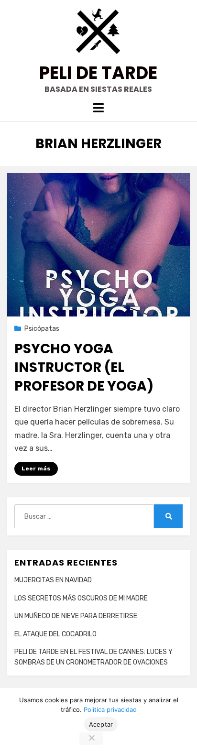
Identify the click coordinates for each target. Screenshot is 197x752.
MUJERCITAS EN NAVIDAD (53, 580)
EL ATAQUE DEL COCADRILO (55, 634)
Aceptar (101, 724)
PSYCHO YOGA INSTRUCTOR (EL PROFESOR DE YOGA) (83, 367)
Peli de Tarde (98, 73)
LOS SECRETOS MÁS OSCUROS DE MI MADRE (81, 598)
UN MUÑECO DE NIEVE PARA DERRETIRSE (75, 616)
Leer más (36, 468)
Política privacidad (110, 709)
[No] (91, 738)
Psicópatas (41, 329)
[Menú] (98, 108)
